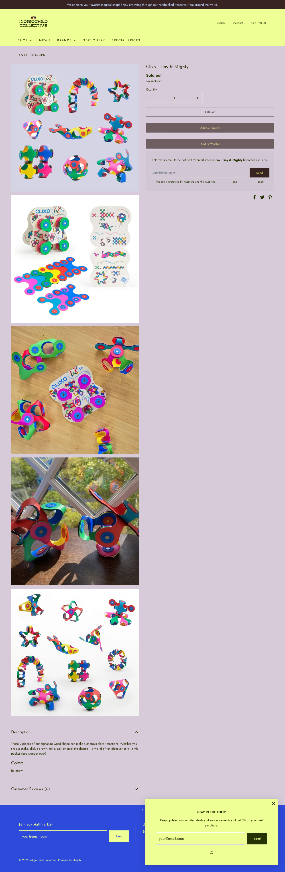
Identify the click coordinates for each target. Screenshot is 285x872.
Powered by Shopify (69, 860)
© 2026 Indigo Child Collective (37, 860)
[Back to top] (142, 810)
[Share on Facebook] (253, 197)
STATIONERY (94, 40)
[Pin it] (269, 197)
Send (119, 836)
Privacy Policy (224, 182)
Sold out (210, 112)
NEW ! (45, 40)
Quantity (151, 89)
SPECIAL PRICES (126, 40)
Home (14, 55)
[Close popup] (273, 803)
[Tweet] (261, 197)
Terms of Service (247, 182)
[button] (75, 732)
